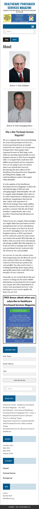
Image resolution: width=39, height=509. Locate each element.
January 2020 (8, 453)
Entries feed (7, 496)
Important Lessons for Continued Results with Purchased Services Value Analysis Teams (18, 423)
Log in (5, 493)
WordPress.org (8, 498)
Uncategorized (7, 478)
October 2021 (8, 445)
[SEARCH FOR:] (19, 31)
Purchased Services (9, 473)
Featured (6, 468)
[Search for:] (19, 389)
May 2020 (6, 451)
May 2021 (6, 448)
